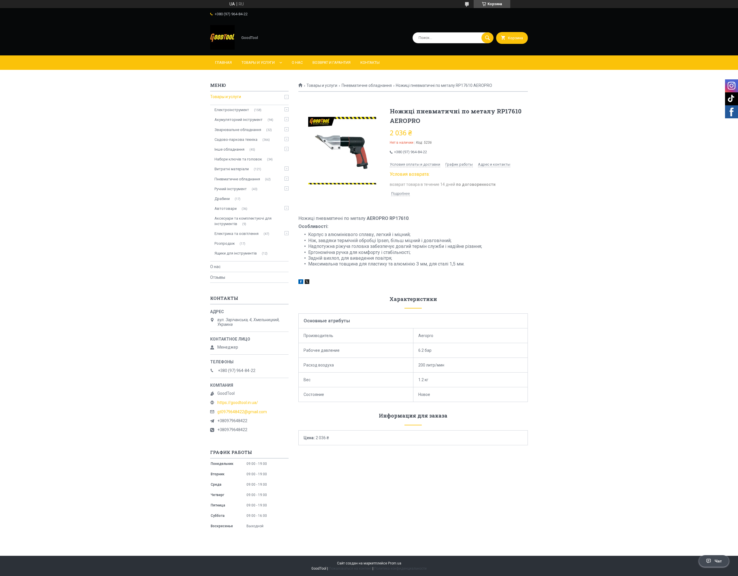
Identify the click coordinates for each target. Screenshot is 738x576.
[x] (307, 282)
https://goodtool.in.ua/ (237, 402)
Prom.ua (394, 563)
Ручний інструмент (230, 189)
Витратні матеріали (231, 169)
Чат (718, 561)
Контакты (370, 62)
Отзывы (217, 277)
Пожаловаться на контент (350, 568)
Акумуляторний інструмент (238, 119)
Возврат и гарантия (331, 62)
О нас (297, 62)
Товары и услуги (258, 62)
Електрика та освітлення (236, 233)
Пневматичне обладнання (367, 85)
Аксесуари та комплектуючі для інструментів (243, 221)
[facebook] (300, 282)
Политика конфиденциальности (400, 568)
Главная (223, 62)
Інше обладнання (229, 149)
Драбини (222, 199)
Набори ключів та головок (238, 159)
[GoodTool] (222, 48)
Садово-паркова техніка (235, 139)
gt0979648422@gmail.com (242, 411)
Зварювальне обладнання (237, 130)
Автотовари (225, 208)
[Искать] (487, 37)
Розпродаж (224, 243)
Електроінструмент (231, 110)
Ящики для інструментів (235, 253)
